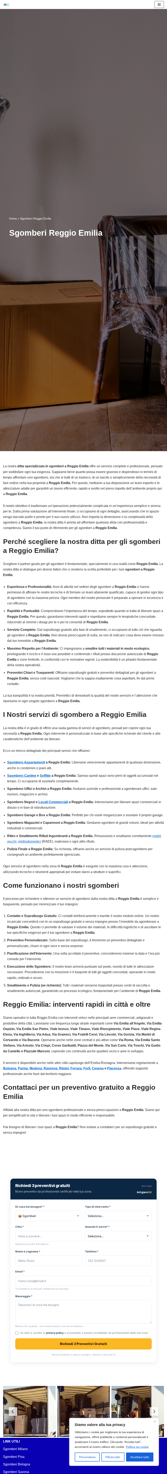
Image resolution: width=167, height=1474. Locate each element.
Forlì (86, 1068)
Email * (20, 1271)
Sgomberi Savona (16, 1472)
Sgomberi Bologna (16, 1464)
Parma (23, 1068)
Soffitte (45, 775)
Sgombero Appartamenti (26, 762)
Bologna (9, 1068)
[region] (114, 1442)
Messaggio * (23, 1296)
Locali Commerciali (53, 802)
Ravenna (50, 1068)
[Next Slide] (154, 1411)
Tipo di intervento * (98, 1206)
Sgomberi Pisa (13, 1456)
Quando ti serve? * (97, 1226)
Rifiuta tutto (112, 1457)
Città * (19, 1226)
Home (13, 218)
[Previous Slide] (13, 1411)
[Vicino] (154, 1421)
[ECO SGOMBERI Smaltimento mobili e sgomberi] (7, 4)
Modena (36, 1068)
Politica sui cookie (137, 1446)
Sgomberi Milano (15, 1449)
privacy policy (55, 1332)
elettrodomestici (29, 841)
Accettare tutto (139, 1457)
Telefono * (92, 1251)
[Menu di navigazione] (159, 4)
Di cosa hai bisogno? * (30, 1206)
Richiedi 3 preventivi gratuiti (83, 1344)
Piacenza (114, 1068)
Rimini (64, 1068)
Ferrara (76, 1068)
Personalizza (87, 1457)
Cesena (98, 1068)
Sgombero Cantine (21, 775)
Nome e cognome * (27, 1251)
